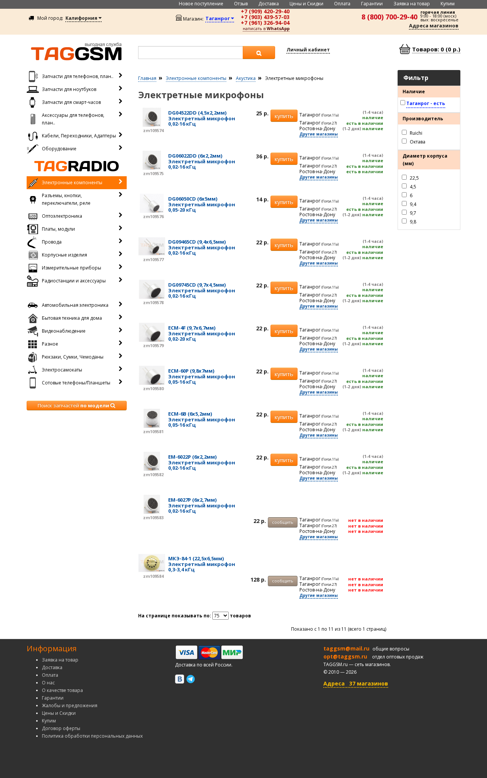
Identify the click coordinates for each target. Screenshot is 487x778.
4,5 (412, 186)
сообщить (282, 522)
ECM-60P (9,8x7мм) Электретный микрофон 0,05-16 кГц (201, 376)
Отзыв (241, 3)
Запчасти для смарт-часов (71, 102)
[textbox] (190, 52)
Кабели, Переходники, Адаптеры (79, 135)
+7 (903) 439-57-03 (265, 17)
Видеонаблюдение (64, 331)
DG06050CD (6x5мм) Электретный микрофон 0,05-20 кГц (201, 204)
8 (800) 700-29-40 (389, 16)
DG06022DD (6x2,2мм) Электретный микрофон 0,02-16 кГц (201, 161)
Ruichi (415, 133)
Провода (52, 242)
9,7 (412, 212)
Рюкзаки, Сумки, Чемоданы (72, 357)
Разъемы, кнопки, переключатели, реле (66, 199)
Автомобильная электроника (75, 305)
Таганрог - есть (425, 103)
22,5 (414, 177)
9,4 (412, 204)
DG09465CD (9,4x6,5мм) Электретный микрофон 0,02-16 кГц (201, 247)
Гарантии (372, 3)
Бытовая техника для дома (72, 318)
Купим (448, 3)
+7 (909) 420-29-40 (265, 11)
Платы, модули (58, 229)
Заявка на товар (411, 3)
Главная (147, 78)
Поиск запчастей (73, 405)
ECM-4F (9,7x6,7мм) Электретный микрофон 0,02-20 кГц (201, 333)
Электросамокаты (62, 370)
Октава (417, 141)
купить (284, 116)
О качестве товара (62, 690)
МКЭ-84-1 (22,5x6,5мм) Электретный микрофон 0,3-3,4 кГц (201, 564)
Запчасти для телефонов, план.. (77, 76)
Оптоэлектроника (62, 216)
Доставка (268, 3)
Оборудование (59, 148)
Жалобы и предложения (69, 705)
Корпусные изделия (64, 255)
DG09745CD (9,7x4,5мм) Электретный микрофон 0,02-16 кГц (201, 290)
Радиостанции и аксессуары (74, 280)
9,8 (412, 221)
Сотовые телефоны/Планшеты (76, 382)
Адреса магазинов (433, 25)
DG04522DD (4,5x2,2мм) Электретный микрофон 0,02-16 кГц (201, 118)
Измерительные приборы (71, 268)
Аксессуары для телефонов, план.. (73, 119)
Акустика (246, 78)
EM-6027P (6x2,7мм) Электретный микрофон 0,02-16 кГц (201, 505)
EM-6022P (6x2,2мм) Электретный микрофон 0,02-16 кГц (201, 462)
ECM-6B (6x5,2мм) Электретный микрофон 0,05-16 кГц (201, 419)
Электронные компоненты (72, 182)
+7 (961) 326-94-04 (265, 22)
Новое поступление (201, 3)
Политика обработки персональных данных (92, 736)
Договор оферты (61, 728)
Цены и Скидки (306, 3)
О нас (48, 682)
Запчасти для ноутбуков (69, 89)
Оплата (342, 3)
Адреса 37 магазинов (355, 683)
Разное (50, 344)
